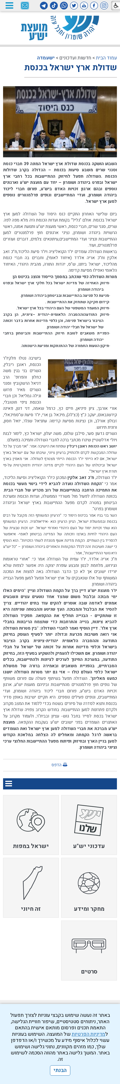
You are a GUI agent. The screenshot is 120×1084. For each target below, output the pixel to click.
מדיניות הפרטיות (88, 1034)
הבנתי (60, 1070)
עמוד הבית (106, 57)
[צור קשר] (24, 6)
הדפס (56, 765)
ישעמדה (46, 57)
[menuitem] (89, 825)
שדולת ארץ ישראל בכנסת (70, 68)
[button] (9, 5)
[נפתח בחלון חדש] (104, 5)
